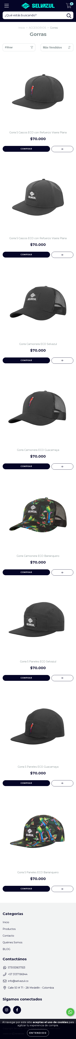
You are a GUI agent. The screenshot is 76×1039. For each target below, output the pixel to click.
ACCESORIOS (37, 27)
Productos (9, 929)
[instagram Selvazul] (7, 1010)
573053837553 (16, 967)
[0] (69, 6)
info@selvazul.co (18, 981)
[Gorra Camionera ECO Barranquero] (62, 572)
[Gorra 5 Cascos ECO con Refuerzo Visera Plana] (62, 149)
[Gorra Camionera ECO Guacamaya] (62, 466)
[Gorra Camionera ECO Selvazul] (62, 360)
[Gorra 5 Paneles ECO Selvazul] (62, 678)
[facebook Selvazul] (17, 1010)
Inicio (21, 27)
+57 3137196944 (17, 974)
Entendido (38, 1033)
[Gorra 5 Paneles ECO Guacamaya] (62, 783)
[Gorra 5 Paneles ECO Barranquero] (62, 889)
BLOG (6, 949)
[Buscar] (69, 16)
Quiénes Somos (12, 942)
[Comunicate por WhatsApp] (70, 1012)
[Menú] (7, 6)
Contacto (8, 935)
